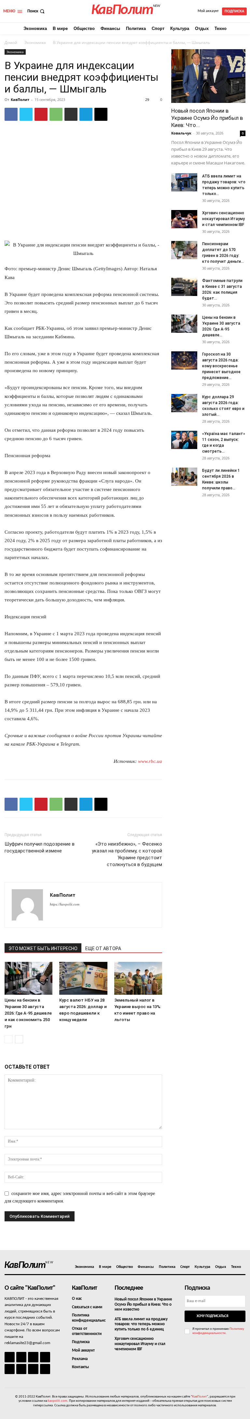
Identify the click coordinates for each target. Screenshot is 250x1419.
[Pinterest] (41, 114)
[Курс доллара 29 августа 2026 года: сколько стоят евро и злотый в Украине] (184, 403)
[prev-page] (9, 1039)
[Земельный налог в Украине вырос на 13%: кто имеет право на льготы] (138, 978)
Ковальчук (181, 133)
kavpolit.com (57, 1401)
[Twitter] (26, 114)
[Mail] (33, 1357)
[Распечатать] (70, 114)
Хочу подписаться (212, 1316)
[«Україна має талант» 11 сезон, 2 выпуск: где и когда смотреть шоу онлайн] (184, 440)
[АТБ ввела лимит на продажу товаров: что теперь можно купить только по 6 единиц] (184, 182)
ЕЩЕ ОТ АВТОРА (103, 948)
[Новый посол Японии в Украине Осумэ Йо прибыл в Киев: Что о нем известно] (208, 76)
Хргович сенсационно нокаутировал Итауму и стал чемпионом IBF (223, 219)
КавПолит (20, 99)
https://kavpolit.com (64, 904)
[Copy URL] (100, 114)
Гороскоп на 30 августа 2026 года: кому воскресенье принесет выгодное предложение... (221, 366)
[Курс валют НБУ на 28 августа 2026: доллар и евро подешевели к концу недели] (83, 978)
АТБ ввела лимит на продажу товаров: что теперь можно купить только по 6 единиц (141, 1324)
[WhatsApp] (55, 114)
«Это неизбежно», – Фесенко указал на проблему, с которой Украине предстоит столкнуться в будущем (127, 854)
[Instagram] (21, 1357)
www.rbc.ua (150, 761)
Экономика (35, 42)
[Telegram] (85, 114)
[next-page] (19, 1039)
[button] (36, 11)
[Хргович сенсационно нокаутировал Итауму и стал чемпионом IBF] (184, 219)
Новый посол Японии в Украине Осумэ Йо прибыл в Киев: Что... (207, 117)
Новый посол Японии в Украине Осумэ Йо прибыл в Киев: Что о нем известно (143, 1304)
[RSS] (45, 1357)
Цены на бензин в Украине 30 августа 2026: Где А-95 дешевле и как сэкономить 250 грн (28, 1013)
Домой (11, 42)
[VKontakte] (33, 1369)
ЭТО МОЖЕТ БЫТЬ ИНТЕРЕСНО (42, 948)
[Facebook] (11, 114)
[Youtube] (45, 1369)
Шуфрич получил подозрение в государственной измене (40, 847)
